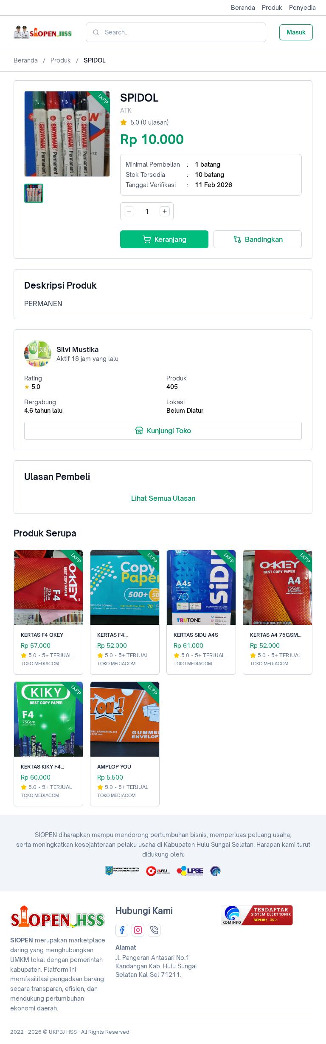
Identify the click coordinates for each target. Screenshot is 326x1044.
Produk (272, 7)
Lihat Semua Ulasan (163, 498)
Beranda (243, 7)
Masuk (296, 32)
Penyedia (302, 7)
